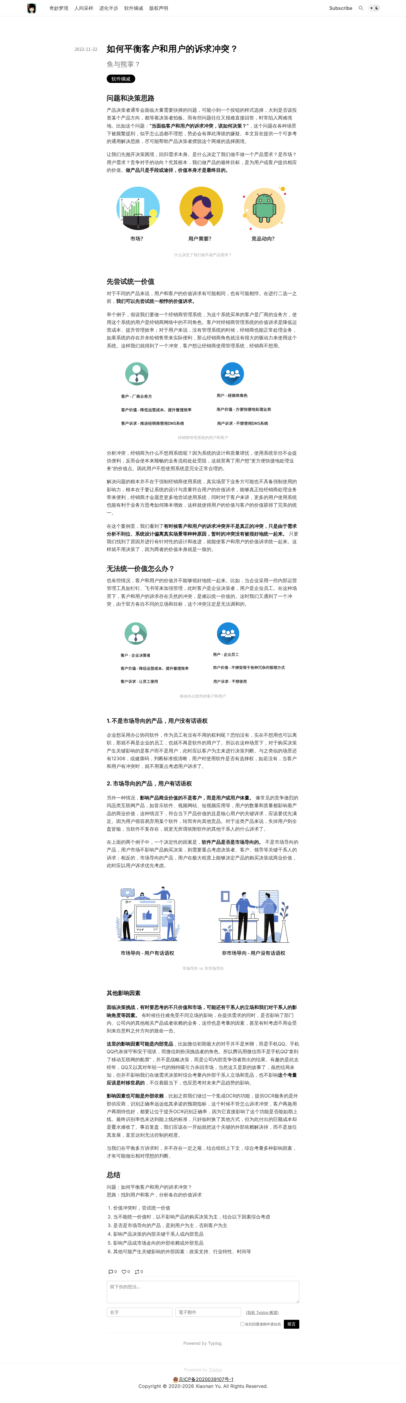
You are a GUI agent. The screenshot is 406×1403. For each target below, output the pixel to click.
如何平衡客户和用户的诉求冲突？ (173, 48)
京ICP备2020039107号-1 (206, 1379)
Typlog (215, 1369)
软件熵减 (120, 79)
